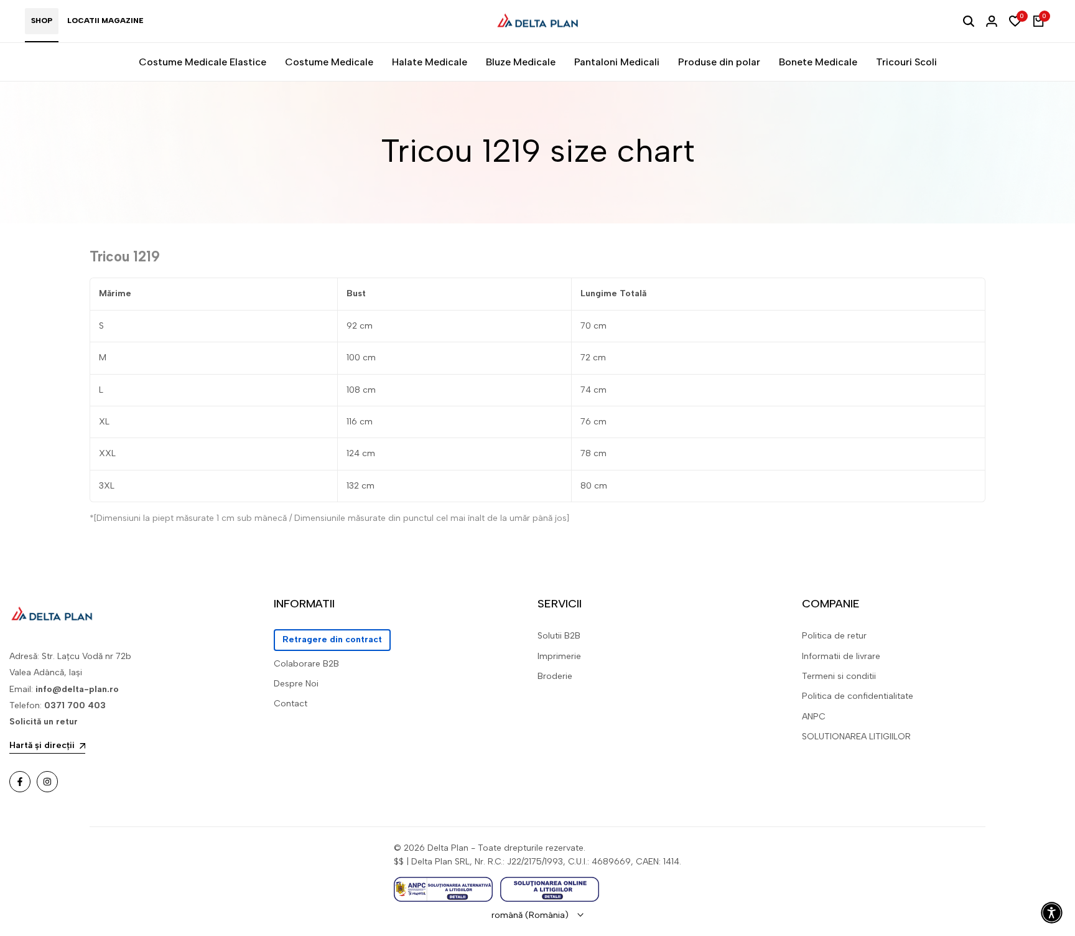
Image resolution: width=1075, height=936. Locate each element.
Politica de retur (834, 635)
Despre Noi (296, 683)
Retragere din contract (332, 639)
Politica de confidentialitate (857, 696)
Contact (290, 703)
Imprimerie (559, 656)
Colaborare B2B (306, 663)
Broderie (555, 676)
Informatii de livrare (841, 656)
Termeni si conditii (839, 676)
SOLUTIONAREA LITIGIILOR (856, 736)
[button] (1052, 913)
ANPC (814, 716)
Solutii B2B (559, 635)
